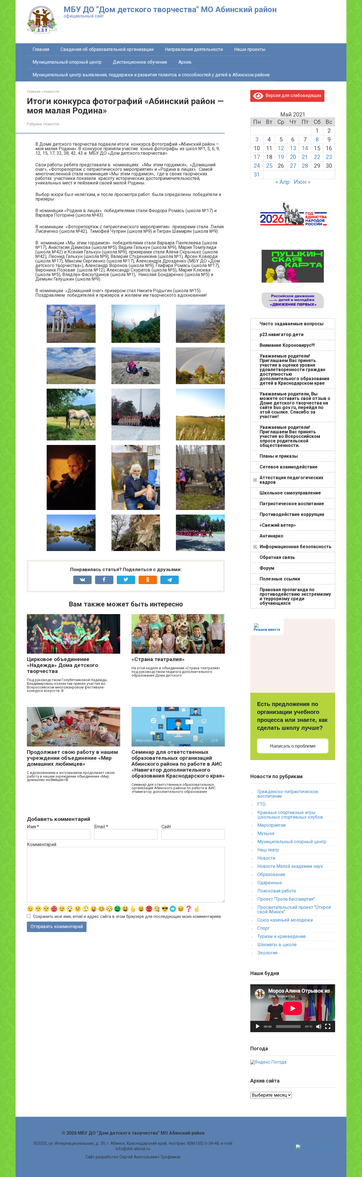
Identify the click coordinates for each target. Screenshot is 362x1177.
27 (293, 165)
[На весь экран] (328, 1026)
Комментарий (41, 844)
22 (317, 157)
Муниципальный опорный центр (67, 62)
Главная (41, 49)
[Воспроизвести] (257, 1026)
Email (101, 827)
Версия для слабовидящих (292, 95)
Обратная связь (277, 557)
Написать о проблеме (293, 746)
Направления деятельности (194, 49)
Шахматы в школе (277, 944)
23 (329, 157)
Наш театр (268, 850)
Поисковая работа (276, 891)
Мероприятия (271, 825)
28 (305, 165)
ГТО (261, 804)
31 (257, 174)
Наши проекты (250, 49)
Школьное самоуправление (290, 493)
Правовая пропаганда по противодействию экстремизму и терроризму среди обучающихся (295, 596)
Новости (51, 124)
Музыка (265, 833)
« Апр (282, 181)
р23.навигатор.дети (281, 334)
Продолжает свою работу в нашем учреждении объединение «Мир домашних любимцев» (72, 758)
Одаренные (269, 882)
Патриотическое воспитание (292, 503)
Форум (267, 568)
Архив (184, 62)
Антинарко (271, 536)
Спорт (263, 928)
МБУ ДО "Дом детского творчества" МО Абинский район (170, 9)
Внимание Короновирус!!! (287, 345)
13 (293, 148)
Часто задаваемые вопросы (292, 323)
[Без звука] (319, 1026)
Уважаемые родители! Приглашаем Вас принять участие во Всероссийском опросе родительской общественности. (290, 436)
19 (281, 157)
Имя (33, 827)
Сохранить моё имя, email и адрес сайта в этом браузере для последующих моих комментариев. (127, 916)
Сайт (166, 827)
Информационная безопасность (295, 546)
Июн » (302, 181)
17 (257, 157)
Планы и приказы (279, 456)
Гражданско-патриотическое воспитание (287, 794)
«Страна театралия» (158, 659)
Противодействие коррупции (292, 514)
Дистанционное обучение (140, 62)
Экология (267, 953)
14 (305, 148)
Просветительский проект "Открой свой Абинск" (294, 910)
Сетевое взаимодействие (289, 467)
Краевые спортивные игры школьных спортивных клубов (290, 815)
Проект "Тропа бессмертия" (286, 899)
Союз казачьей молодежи (285, 920)
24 (257, 165)
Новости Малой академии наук (290, 866)
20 (293, 157)
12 (281, 148)
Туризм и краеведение (281, 936)
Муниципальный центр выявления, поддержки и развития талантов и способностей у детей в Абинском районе (151, 75)
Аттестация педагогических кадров (291, 480)
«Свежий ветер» (278, 525)
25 (269, 165)
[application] (292, 1008)
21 (305, 157)
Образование (271, 874)
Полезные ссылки (280, 579)
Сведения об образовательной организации (107, 49)
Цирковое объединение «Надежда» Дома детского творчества (62, 665)
